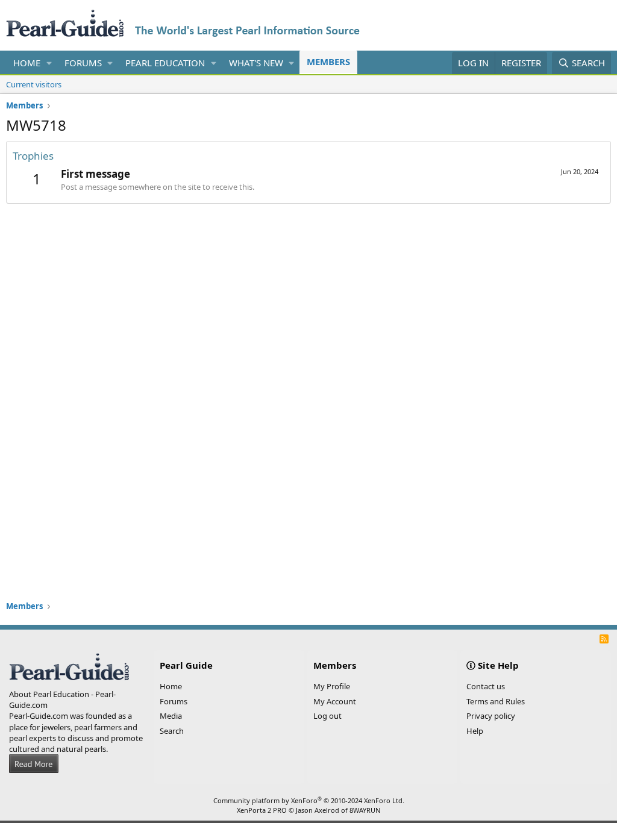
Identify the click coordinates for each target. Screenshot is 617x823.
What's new (256, 63)
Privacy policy (490, 715)
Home (26, 63)
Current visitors (33, 84)
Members (328, 61)
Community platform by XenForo (308, 800)
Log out (327, 715)
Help (474, 730)
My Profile (331, 686)
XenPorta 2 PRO (262, 810)
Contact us (485, 686)
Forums (83, 63)
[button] (49, 63)
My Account (334, 701)
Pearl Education (165, 63)
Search (172, 730)
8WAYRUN (364, 810)
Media (171, 715)
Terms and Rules (495, 701)
